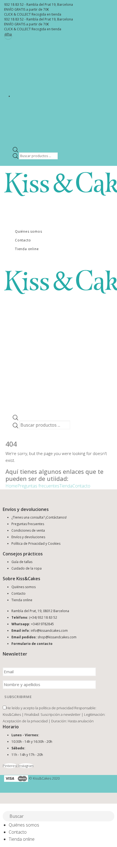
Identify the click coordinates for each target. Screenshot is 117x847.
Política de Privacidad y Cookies (35, 543)
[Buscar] (110, 816)
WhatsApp (8, 34)
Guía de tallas (21, 561)
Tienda (65, 486)
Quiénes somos (28, 231)
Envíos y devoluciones (28, 537)
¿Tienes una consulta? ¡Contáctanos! (39, 517)
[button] (3, 807)
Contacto (23, 240)
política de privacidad (56, 707)
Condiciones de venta (28, 530)
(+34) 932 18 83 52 (43, 617)
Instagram (26, 765)
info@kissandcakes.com (49, 630)
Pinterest (10, 765)
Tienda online (27, 249)
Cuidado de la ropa (26, 568)
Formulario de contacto (32, 643)
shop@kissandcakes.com (57, 637)
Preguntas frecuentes (38, 486)
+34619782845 (42, 624)
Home (11, 486)
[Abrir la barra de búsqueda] (15, 149)
